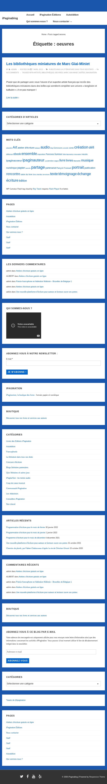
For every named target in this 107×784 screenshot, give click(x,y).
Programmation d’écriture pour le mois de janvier (25, 533)
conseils (65, 148)
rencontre (13, 174)
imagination (91, 73)
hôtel (64, 154)
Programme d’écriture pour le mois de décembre (25, 538)
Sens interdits (37, 174)
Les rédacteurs (12, 494)
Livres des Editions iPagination (18, 441)
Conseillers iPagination (15, 499)
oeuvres (59, 73)
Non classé (10, 504)
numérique (11, 168)
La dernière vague (52, 161)
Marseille (77, 161)
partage (38, 167)
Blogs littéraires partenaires (17, 467)
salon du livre (26, 174)
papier (21, 167)
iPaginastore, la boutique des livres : (21, 395)
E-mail (9, 359)
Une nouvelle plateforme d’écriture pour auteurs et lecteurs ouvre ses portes (46, 292)
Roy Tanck (37, 189)
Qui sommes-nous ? (37, 21)
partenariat (50, 168)
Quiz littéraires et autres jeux (18, 473)
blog (51, 148)
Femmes (50, 154)
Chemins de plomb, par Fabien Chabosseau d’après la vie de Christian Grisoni (37, 548)
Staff (8, 237)
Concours (58, 148)
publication (89, 168)
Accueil (30, 15)
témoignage (67, 174)
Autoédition (72, 15)
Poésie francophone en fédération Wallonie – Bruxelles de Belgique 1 (44, 281)
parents (28, 168)
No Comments (12, 73)
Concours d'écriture (14, 462)
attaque (37, 148)
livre (62, 160)
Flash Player (54, 189)
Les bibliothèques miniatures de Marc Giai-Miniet (48, 64)
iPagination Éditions (50, 15)
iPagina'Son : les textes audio (18, 478)
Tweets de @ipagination (15, 700)
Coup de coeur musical (15, 483)
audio (45, 147)
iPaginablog (10, 18)
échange (84, 174)
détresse (9, 154)
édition (23, 180)
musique (87, 160)
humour (58, 154)
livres (69, 160)
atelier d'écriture (26, 147)
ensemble (29, 154)
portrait (78, 167)
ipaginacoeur (14, 160)
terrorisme (46, 174)
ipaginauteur (33, 160)
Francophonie (11, 452)
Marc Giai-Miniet (71, 73)
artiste (37, 73)
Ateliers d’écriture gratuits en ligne (20, 211)
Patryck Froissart (64, 168)
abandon (9, 148)
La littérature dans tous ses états (76, 69)
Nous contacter (61, 21)
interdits (85, 154)
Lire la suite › (12, 97)
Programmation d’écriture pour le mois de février (25, 527)
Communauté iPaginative (16, 488)
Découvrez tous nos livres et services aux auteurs (26, 418)
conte (71, 148)
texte (54, 174)
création (81, 147)
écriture (12, 180)
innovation (77, 154)
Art (15, 147)
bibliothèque (48, 73)
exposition (41, 154)
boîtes (82, 73)
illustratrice (70, 154)
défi (91, 147)
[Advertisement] (53, 5)
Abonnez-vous (18, 661)
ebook (17, 153)
